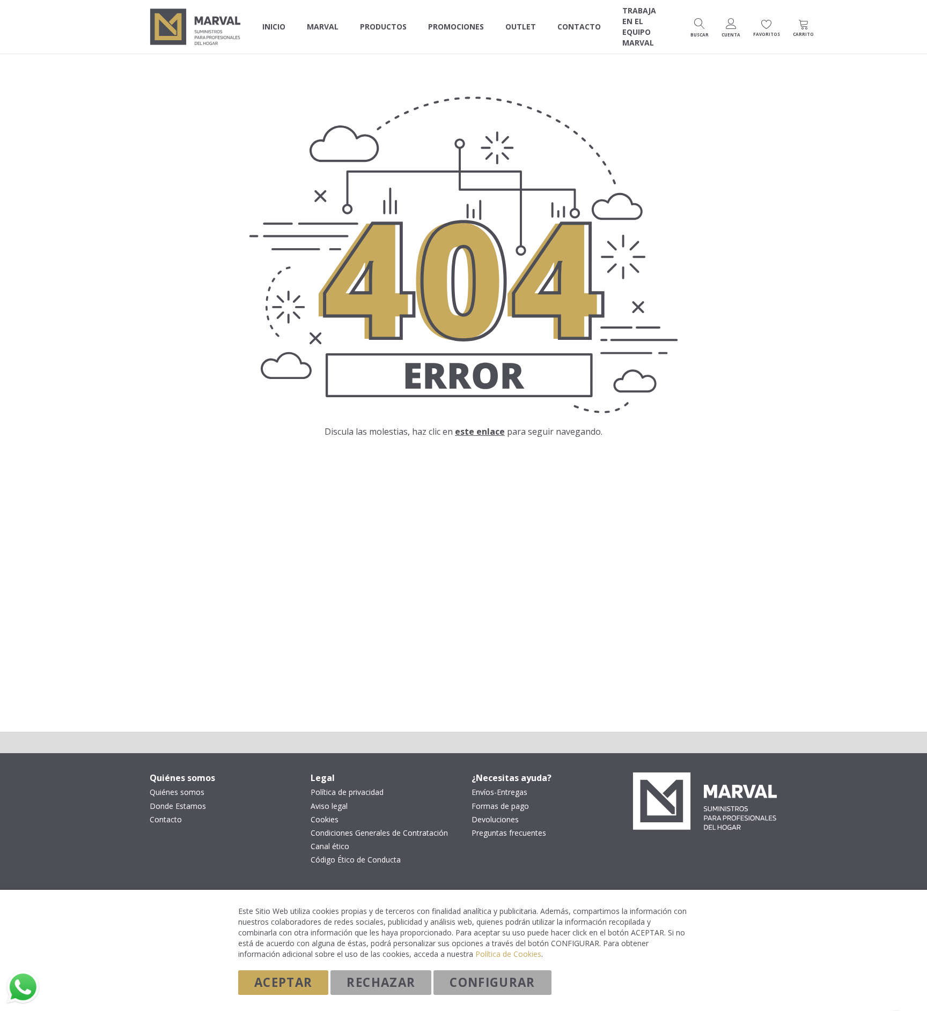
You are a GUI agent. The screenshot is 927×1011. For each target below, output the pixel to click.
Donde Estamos (178, 806)
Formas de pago (500, 806)
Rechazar (381, 982)
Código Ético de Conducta (356, 860)
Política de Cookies (508, 954)
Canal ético (330, 846)
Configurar (492, 982)
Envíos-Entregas (499, 792)
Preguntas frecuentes (509, 833)
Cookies (325, 819)
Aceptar (283, 982)
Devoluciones (495, 819)
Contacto (166, 819)
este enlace (480, 431)
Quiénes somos (177, 792)
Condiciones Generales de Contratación (379, 833)
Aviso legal (329, 806)
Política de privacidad (347, 792)
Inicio (273, 26)
